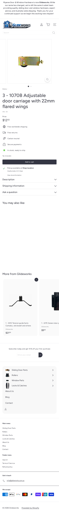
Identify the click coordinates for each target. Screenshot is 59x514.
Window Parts (7, 435)
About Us (5, 442)
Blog (4, 446)
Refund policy (7, 467)
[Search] (54, 32)
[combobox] (29, 32)
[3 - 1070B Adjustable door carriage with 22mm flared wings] (20, 236)
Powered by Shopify (30, 508)
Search (5, 460)
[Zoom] (47, 79)
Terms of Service (8, 463)
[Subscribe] (41, 354)
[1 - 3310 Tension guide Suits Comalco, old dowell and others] (20, 307)
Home (4, 89)
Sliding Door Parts (8, 428)
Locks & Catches (8, 439)
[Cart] (48, 24)
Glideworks (24, 274)
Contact (5, 449)
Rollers (4, 432)
